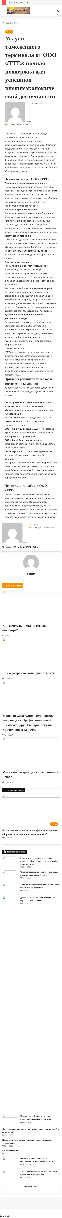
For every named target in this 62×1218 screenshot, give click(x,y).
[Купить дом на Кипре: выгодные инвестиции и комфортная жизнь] (10, 1120)
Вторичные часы (10, 1150)
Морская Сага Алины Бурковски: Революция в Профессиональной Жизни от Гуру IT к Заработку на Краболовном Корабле (27, 722)
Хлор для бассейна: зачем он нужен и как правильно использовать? (38, 1173)
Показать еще (31, 1187)
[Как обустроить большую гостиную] (31, 654)
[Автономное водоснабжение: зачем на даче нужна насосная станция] (10, 888)
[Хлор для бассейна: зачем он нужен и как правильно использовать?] (10, 1175)
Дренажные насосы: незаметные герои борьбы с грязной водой (37, 899)
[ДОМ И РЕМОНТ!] (18, 10)
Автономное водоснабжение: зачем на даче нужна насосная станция (39, 886)
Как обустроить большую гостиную (29, 673)
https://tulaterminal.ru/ (15, 477)
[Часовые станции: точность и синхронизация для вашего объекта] (10, 1162)
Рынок (16, 23)
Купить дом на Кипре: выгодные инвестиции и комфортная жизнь (35, 1118)
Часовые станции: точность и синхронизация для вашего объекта (36, 1160)
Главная (8, 23)
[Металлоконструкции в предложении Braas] (31, 754)
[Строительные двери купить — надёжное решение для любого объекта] (10, 875)
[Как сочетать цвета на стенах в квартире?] (31, 607)
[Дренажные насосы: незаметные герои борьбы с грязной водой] (10, 1004)
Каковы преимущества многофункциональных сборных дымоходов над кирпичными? (29, 832)
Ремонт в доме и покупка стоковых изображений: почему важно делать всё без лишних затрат (39, 861)
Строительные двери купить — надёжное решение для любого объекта (39, 873)
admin (28, 121)
